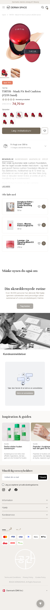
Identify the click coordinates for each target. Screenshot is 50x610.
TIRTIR (4, 88)
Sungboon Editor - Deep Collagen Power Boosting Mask (25, 204)
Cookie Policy (40, 577)
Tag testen (25, 306)
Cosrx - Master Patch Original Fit (25, 225)
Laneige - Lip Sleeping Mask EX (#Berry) (25, 242)
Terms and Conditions (12, 577)
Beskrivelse (7, 159)
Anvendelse (35, 159)
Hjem (4, 15)
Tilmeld (42, 477)
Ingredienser (21, 159)
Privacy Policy (28, 577)
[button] (46, 7)
